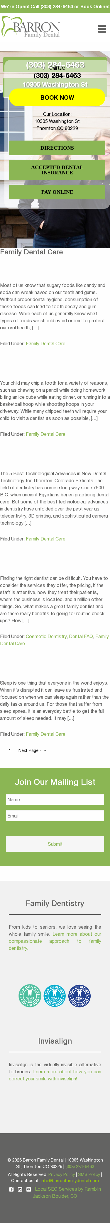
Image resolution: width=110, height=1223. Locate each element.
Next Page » (30, 750)
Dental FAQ (81, 636)
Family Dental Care (45, 343)
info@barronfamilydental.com (70, 1180)
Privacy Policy (61, 1174)
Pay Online (57, 192)
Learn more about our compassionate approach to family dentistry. (55, 941)
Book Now (57, 97)
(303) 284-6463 (57, 75)
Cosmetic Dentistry (46, 636)
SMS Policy (89, 1174)
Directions (57, 148)
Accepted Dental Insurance (57, 170)
